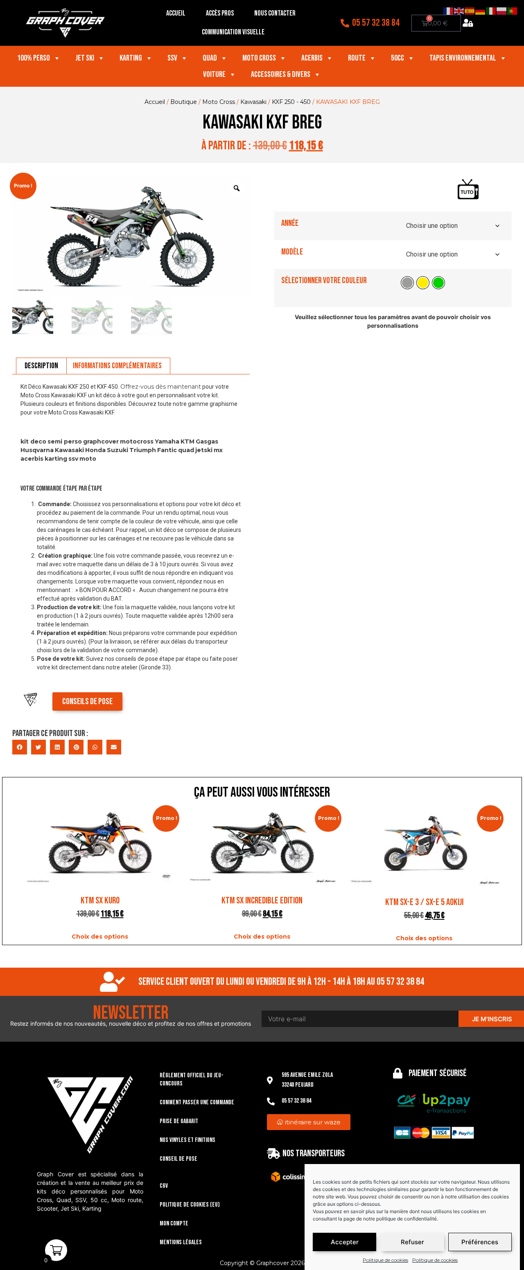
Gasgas (207, 441)
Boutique (183, 102)
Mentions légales (181, 1242)
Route (357, 58)
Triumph (142, 450)
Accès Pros (220, 13)
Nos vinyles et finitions (187, 1140)
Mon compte (174, 1223)
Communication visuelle (233, 32)
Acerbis (312, 58)
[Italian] (491, 10)
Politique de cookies (385, 1260)
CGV (164, 1186)
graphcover (101, 441)
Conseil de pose (178, 1159)
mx (218, 450)
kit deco (33, 441)
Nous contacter (275, 13)
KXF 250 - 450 (291, 102)
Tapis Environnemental (462, 58)
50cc (397, 58)
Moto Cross (259, 58)
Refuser (412, 1242)
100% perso (33, 58)
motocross (137, 441)
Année (289, 223)
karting (56, 458)
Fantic (167, 450)
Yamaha (167, 441)
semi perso (64, 441)
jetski (203, 450)
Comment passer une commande (197, 1102)
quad (186, 450)
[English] (459, 10)
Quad (210, 58)
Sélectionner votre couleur (324, 280)
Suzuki (117, 450)
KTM (187, 441)
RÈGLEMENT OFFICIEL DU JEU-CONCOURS (192, 1080)
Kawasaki (253, 102)
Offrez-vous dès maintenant (160, 386)
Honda (95, 450)
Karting (131, 58)
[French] (448, 10)
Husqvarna (37, 450)
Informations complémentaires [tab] (117, 366)
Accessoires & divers (280, 74)
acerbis (31, 458)
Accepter (345, 1242)
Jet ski (84, 58)
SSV (172, 58)
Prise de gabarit (179, 1121)
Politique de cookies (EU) (190, 1205)
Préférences (479, 1242)
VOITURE (214, 74)
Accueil (175, 13)
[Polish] (502, 10)
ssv (73, 458)
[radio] (407, 283)
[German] (480, 10)
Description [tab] (41, 366)
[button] (19, 747)
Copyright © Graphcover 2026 (262, 1263)
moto (87, 458)
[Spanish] (470, 10)
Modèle (292, 252)
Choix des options (100, 936)
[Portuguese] (512, 10)
